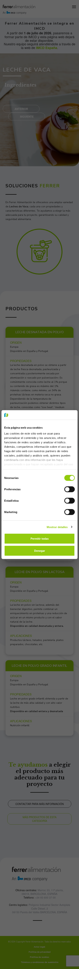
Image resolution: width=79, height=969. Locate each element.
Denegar (39, 550)
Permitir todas (39, 538)
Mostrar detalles (57, 526)
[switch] (69, 489)
